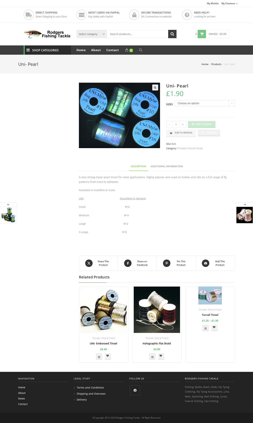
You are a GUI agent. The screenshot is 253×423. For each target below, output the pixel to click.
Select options (99, 356)
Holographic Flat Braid (157, 343)
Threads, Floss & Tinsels (190, 148)
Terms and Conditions (90, 387)
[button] (155, 87)
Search (172, 34)
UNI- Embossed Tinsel (103, 343)
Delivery (82, 399)
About (22, 393)
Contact (23, 404)
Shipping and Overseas (91, 393)
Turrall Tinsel (210, 315)
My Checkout (228, 3)
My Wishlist (213, 3)
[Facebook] (135, 390)
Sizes (169, 104)
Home (21, 387)
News (21, 398)
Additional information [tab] (167, 166)
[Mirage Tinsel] (244, 215)
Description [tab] (138, 166)
